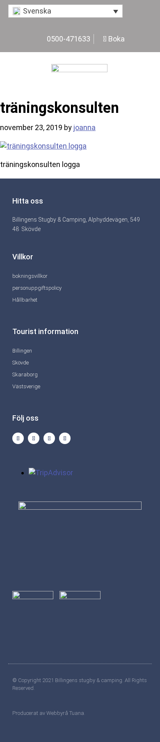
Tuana (76, 713)
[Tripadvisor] (49, 438)
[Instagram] (18, 438)
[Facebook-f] (33, 438)
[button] (65, 11)
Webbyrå (57, 713)
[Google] (65, 438)
